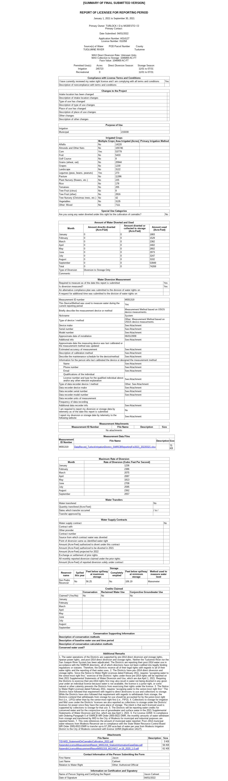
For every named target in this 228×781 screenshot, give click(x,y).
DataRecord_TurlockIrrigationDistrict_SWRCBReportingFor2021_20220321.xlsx (115, 447)
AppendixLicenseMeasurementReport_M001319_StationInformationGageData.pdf (100, 745)
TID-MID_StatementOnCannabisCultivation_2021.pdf (86, 741)
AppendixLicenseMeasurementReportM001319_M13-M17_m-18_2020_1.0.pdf (99, 748)
